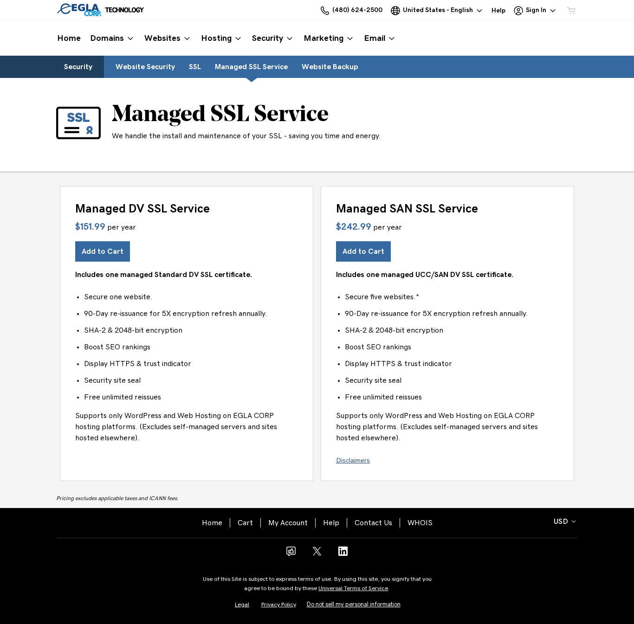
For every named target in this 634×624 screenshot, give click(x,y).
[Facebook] (291, 554)
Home (212, 523)
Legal (242, 605)
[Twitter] (317, 554)
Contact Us (373, 523)
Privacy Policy (278, 605)
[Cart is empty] (571, 11)
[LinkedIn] (343, 554)
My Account (288, 523)
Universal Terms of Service (353, 588)
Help (331, 523)
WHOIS (420, 523)
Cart (245, 523)
